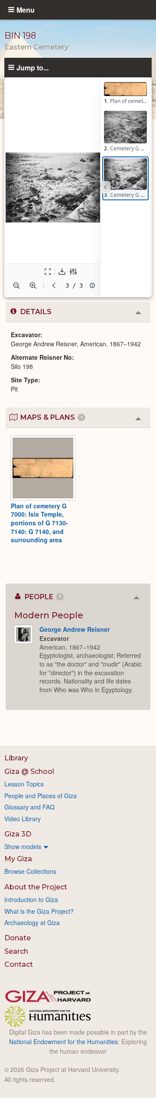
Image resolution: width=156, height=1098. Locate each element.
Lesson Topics (24, 784)
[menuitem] (78, 846)
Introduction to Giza (31, 899)
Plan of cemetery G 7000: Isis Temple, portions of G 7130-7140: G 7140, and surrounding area (39, 522)
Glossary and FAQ (29, 807)
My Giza (18, 859)
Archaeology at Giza (32, 922)
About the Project (35, 887)
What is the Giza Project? (39, 911)
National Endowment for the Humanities (63, 1041)
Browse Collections (30, 871)
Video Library (22, 818)
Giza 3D (17, 834)
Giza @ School (29, 771)
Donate (17, 938)
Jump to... (32, 67)
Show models (22, 846)
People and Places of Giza (40, 795)
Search (16, 951)
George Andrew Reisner (74, 629)
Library (16, 758)
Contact (18, 964)
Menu (25, 9)
